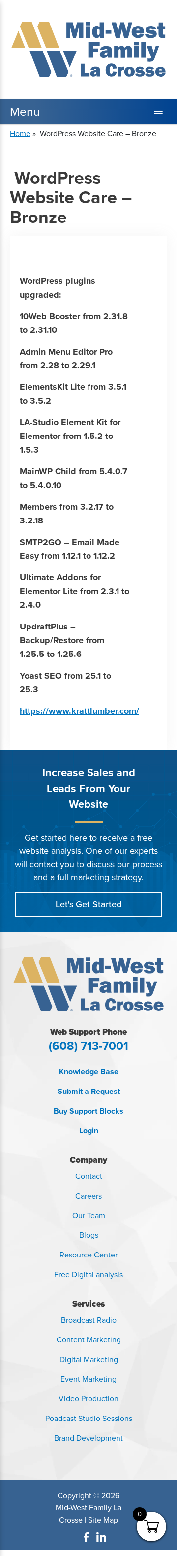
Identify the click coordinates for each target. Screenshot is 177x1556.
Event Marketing (88, 1379)
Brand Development (88, 1438)
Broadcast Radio (89, 1320)
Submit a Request (89, 1091)
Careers (88, 1195)
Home (20, 133)
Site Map (103, 1520)
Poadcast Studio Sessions (88, 1418)
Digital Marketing (88, 1359)
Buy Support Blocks (88, 1111)
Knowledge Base (88, 1071)
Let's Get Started (88, 904)
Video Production (88, 1398)
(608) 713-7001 (88, 1046)
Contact (88, 1176)
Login (88, 1130)
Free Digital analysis (88, 1274)
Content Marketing (89, 1339)
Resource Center (88, 1254)
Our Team (88, 1215)
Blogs (88, 1235)
